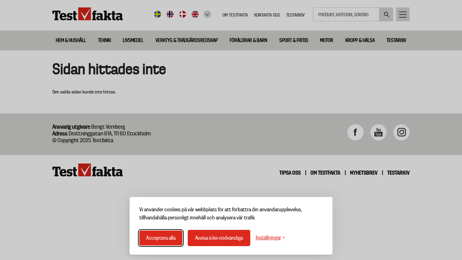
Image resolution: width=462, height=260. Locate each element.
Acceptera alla (161, 238)
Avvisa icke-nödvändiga (219, 238)
